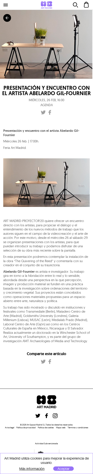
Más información (32, 469)
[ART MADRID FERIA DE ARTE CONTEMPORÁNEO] (46, 5)
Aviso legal (9, 427)
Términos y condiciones (78, 427)
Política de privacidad (26, 427)
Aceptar (63, 468)
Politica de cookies (46, 427)
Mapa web (61, 427)
